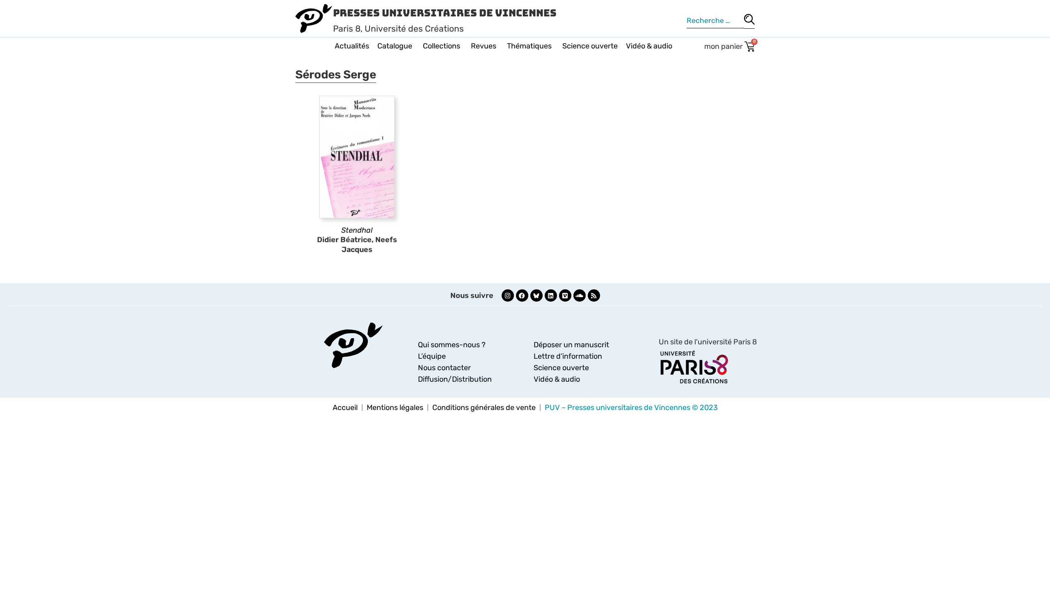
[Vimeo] (565, 295)
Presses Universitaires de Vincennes (445, 13)
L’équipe (432, 356)
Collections (441, 45)
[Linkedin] (551, 295)
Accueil (345, 407)
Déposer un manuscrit (571, 344)
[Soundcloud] (579, 295)
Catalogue (394, 45)
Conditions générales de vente (484, 407)
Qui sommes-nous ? (452, 344)
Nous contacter (444, 367)
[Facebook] (522, 295)
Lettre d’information (568, 356)
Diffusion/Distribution (455, 379)
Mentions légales (395, 407)
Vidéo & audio (649, 45)
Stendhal (356, 230)
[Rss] (594, 295)
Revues (483, 45)
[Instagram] (508, 295)
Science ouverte (590, 45)
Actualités (352, 45)
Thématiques (529, 45)
